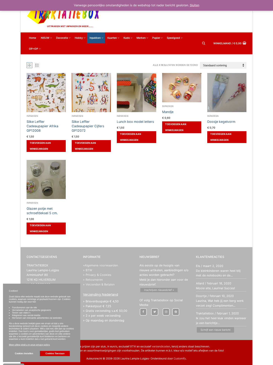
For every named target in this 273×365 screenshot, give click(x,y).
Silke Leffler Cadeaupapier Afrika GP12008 (42, 126)
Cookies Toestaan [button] (55, 353)
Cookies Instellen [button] (24, 353)
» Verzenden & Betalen (99, 284)
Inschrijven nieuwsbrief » (159, 289)
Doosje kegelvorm (221, 122)
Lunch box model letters (135, 122)
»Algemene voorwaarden (100, 265)
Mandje (167, 112)
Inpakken (32, 116)
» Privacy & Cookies (97, 275)
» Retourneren (93, 279)
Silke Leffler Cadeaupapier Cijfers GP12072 (88, 126)
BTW (133, 346)
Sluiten (194, 5)
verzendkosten (161, 346)
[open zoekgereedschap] (203, 43)
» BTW (87, 270)
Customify (180, 358)
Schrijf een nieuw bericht (215, 329)
